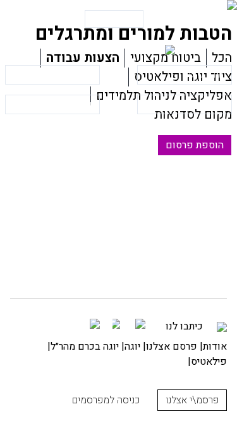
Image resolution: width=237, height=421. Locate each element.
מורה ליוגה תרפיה (60, 74)
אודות (215, 346)
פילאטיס (209, 361)
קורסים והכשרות (62, 104)
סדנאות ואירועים (195, 104)
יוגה (132, 346)
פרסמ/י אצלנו (114, 19)
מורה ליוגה (205, 74)
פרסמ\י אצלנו (192, 400)
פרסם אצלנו (171, 346)
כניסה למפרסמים (41, 19)
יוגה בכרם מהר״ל (85, 346)
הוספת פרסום (195, 145)
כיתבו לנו (185, 326)
